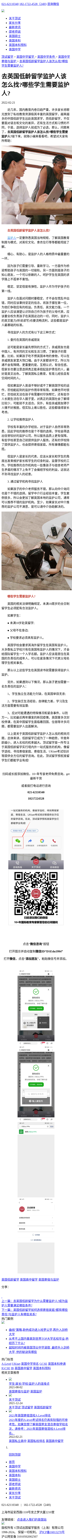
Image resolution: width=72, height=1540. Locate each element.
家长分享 (15, 22)
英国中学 (15, 49)
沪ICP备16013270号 (52, 1532)
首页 (12, 1462)
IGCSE (5, 1368)
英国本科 (15, 40)
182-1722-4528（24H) (33, 4)
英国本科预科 (18, 45)
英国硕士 (15, 36)
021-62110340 (10, 4)
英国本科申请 (57, 1363)
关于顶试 (15, 18)
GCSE (43, 1363)
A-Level (6, 1363)
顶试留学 (7, 56)
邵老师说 (15, 31)
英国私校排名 (36, 1441)
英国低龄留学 (10, 1279)
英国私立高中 (18, 1441)
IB (12, 1368)
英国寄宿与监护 (48, 1279)
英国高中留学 (29, 1279)
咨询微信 (53, 4)
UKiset (16, 1363)
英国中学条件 (46, 56)
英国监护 (36, 1391)
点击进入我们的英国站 (32, 1519)
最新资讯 (15, 27)
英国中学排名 (30, 1363)
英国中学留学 (25, 56)
